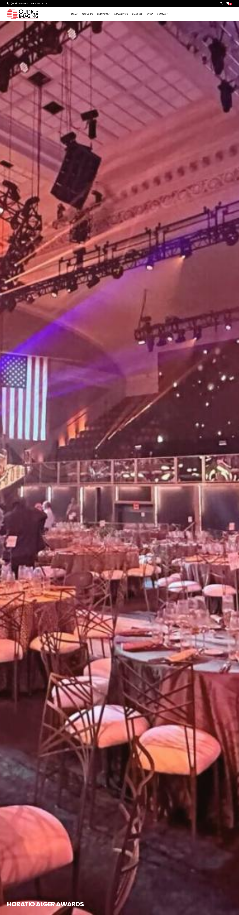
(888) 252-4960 (19, 3)
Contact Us (41, 3)
